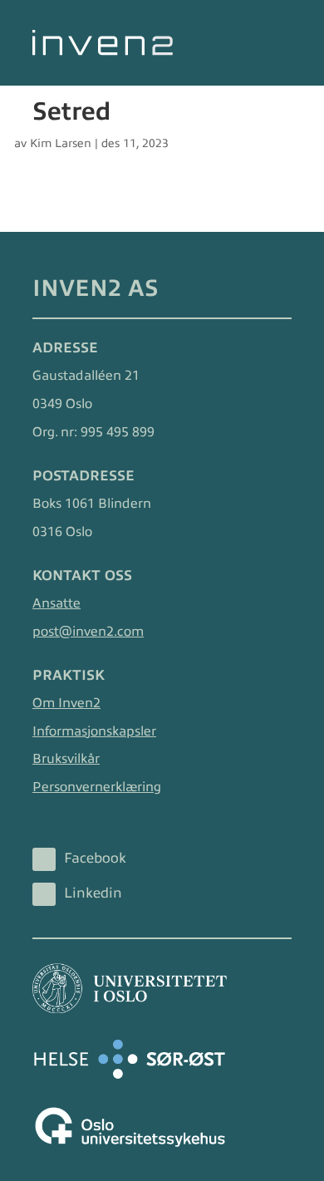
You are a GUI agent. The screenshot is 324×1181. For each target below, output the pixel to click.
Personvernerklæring (96, 787)
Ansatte (56, 603)
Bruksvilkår (66, 758)
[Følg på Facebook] (44, 859)
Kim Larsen (60, 143)
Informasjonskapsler (94, 731)
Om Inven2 (66, 703)
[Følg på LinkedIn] (44, 894)
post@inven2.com (88, 631)
